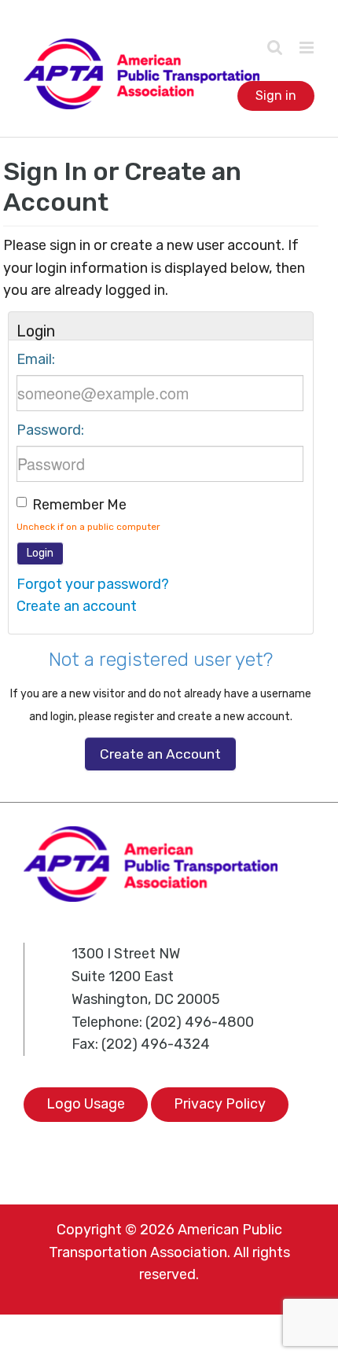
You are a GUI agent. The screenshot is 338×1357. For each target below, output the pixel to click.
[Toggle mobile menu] (306, 48)
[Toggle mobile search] (275, 47)
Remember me (79, 504)
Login (40, 553)
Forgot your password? (93, 584)
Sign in (275, 95)
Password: (50, 430)
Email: (36, 359)
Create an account (77, 606)
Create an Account (160, 754)
